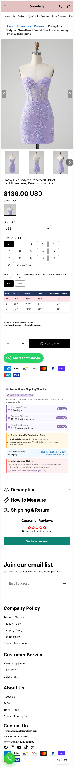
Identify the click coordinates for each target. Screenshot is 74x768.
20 (8, 258)
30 (8, 265)
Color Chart (11, 676)
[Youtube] (19, 747)
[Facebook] (6, 747)
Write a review (37, 541)
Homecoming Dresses (30, 26)
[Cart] (69, 6)
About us (9, 696)
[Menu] (5, 6)
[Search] (60, 6)
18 (53, 251)
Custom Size (24, 265)
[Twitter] (32, 747)
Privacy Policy (12, 623)
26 (42, 258)
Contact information (16, 716)
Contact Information (16, 643)
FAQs (7, 703)
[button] (12, 162)
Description (23, 489)
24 (31, 258)
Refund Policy (12, 636)
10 (9, 251)
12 (20, 251)
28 (53, 258)
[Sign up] (65, 584)
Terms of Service (14, 617)
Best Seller (18, 16)
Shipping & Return (30, 510)
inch (9, 283)
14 (31, 251)
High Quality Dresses (38, 16)
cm (20, 283)
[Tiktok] (26, 747)
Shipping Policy (13, 630)
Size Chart (10, 669)
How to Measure (28, 500)
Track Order (11, 709)
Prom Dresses (59, 16)
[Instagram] (12, 747)
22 (20, 258)
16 (42, 251)
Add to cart (52, 343)
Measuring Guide (14, 663)
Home (6, 16)
